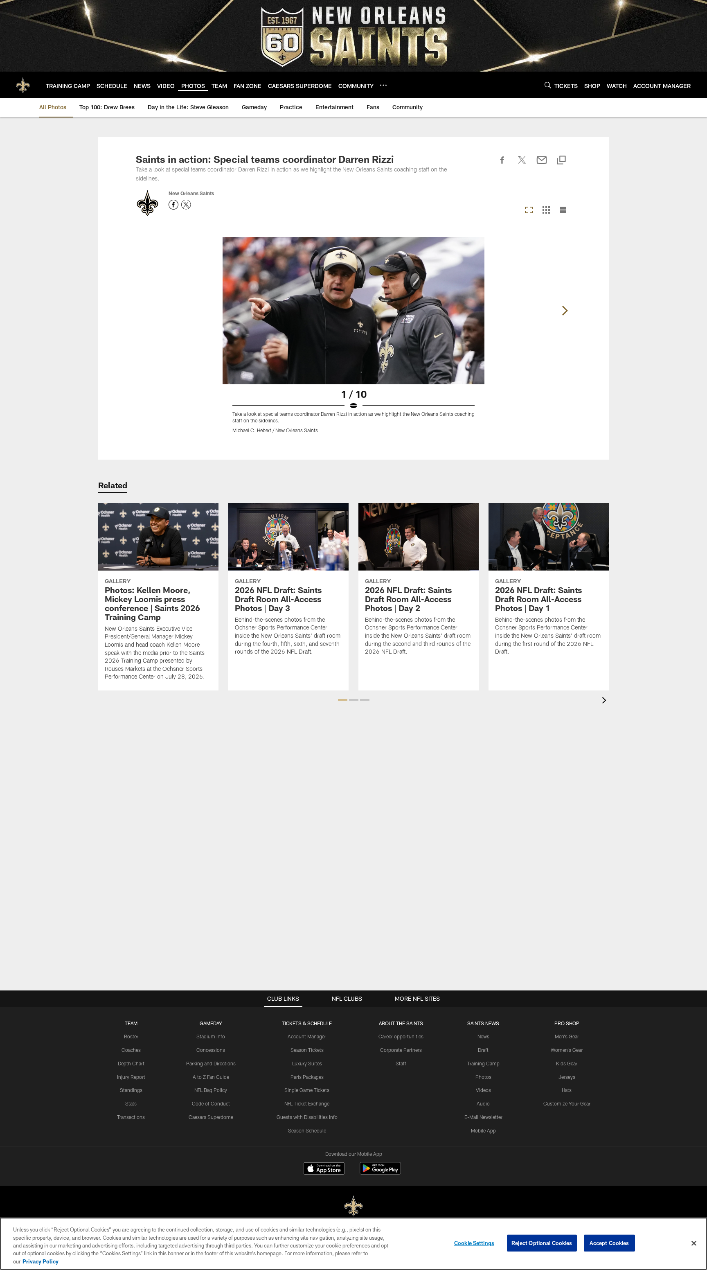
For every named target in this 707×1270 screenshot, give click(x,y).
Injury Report (131, 1077)
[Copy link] (561, 160)
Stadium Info (210, 1036)
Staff (401, 1063)
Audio (483, 1103)
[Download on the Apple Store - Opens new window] (324, 1169)
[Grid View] (546, 210)
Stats (131, 1103)
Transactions (131, 1117)
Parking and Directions (211, 1063)
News (483, 1036)
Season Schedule (307, 1130)
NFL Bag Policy (210, 1090)
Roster (131, 1036)
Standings (131, 1090)
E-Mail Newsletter (483, 1117)
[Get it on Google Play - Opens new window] (380, 1172)
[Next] (565, 311)
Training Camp (483, 1063)
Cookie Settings (474, 1243)
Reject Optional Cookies (541, 1243)
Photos (483, 1077)
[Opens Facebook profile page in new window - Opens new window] (173, 205)
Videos (483, 1090)
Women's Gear (567, 1050)
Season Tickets (307, 1050)
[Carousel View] (529, 210)
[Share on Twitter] (522, 164)
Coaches (131, 1050)
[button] (342, 700)
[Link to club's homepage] (23, 85)
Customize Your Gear (566, 1103)
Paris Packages (307, 1077)
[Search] (548, 84)
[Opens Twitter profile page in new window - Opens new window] (186, 205)
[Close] (694, 1243)
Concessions (210, 1050)
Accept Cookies (609, 1243)
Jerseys (566, 1077)
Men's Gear (567, 1036)
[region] (353, 1244)
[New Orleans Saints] (353, 1206)
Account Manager (307, 1036)
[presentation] (605, 701)
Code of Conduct (211, 1103)
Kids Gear (566, 1063)
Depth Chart (131, 1063)
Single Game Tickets (306, 1090)
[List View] (563, 210)
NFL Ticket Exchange (306, 1103)
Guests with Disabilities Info (307, 1117)
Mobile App (483, 1130)
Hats (567, 1090)
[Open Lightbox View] (353, 340)
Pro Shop (566, 1023)
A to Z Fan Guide (211, 1077)
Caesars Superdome (211, 1117)
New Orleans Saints (191, 193)
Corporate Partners (401, 1050)
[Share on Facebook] (502, 164)
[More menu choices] (383, 85)
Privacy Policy (41, 1261)
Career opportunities (400, 1036)
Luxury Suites (307, 1063)
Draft (483, 1050)
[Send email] (541, 164)
